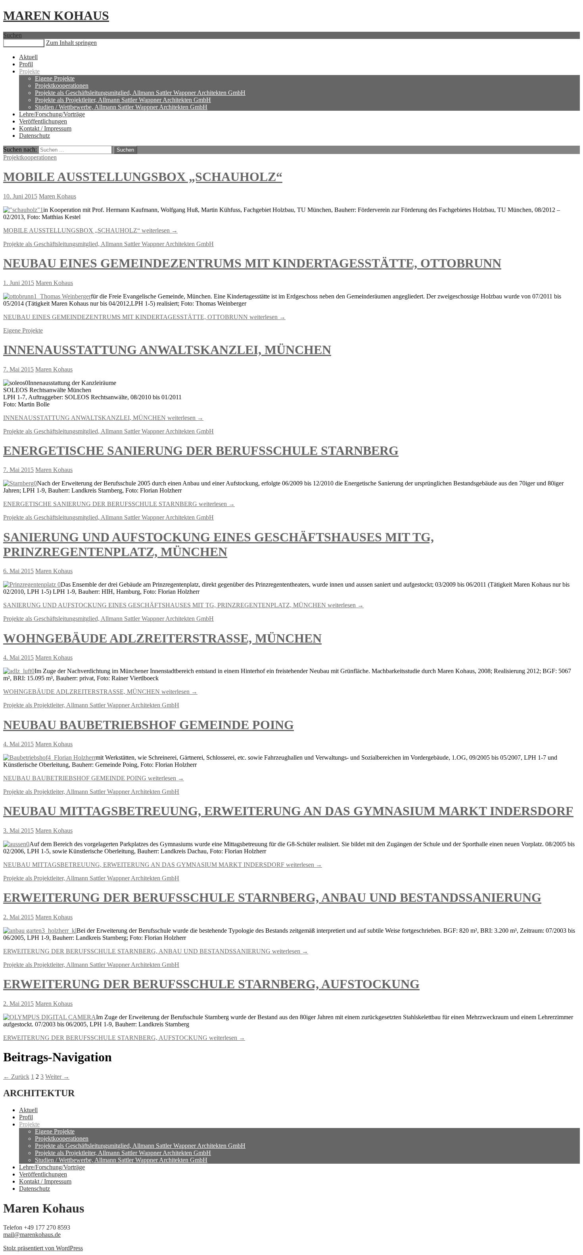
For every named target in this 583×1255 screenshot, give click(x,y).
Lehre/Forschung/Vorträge (52, 114)
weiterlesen (90, 230)
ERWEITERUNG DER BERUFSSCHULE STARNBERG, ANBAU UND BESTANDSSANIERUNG (272, 897)
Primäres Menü (23, 43)
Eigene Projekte (55, 78)
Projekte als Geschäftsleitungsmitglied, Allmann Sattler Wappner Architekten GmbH (140, 92)
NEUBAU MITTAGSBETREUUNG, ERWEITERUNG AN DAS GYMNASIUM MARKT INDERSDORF (288, 811)
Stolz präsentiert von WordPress (43, 1248)
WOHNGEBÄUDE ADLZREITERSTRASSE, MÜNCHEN (162, 638)
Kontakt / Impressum (45, 128)
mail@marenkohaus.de (32, 1234)
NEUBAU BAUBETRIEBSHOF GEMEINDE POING (148, 725)
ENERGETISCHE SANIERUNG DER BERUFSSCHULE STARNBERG (201, 450)
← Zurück (16, 1076)
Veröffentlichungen (43, 121)
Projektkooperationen (61, 85)
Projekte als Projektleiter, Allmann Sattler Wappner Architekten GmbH (123, 99)
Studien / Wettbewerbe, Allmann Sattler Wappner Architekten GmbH (121, 107)
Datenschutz (34, 135)
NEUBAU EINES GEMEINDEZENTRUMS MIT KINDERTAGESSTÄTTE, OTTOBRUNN (252, 263)
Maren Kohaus (57, 196)
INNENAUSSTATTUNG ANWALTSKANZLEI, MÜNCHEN (167, 350)
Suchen (12, 35)
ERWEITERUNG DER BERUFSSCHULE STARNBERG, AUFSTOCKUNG (211, 984)
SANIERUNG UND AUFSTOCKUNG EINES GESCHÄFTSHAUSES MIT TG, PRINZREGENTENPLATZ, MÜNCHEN (218, 544)
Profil (26, 64)
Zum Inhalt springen (71, 42)
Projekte (29, 71)
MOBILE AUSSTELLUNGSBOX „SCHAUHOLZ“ (142, 176)
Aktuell (28, 57)
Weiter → (57, 1076)
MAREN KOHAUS (56, 15)
